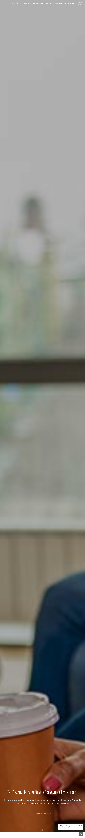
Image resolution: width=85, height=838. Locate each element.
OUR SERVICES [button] (37, 4)
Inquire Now (80, 3)
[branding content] (12, 3)
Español (48, 4)
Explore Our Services (42, 814)
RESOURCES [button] (57, 4)
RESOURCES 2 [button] (68, 4)
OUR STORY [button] (26, 4)
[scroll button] (42, 829)
